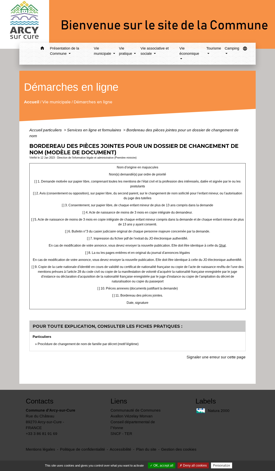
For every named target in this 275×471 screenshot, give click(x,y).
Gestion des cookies (178, 449)
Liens (119, 401)
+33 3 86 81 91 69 (41, 433)
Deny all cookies (194, 465)
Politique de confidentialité (82, 449)
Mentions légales (40, 449)
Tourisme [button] (213, 48)
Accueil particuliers (46, 130)
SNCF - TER (121, 433)
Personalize (221, 465)
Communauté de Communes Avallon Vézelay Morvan (136, 413)
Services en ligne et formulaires (94, 130)
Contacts (40, 401)
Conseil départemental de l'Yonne (133, 425)
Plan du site (146, 449)
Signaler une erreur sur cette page (216, 357)
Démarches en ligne (92, 102)
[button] (42, 49)
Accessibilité (120, 449)
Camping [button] (232, 48)
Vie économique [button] (189, 51)
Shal (222, 245)
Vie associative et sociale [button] (155, 51)
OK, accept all (163, 465)
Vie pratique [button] (126, 51)
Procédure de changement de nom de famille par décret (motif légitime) (88, 344)
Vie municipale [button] (103, 51)
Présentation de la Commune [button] (64, 51)
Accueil (31, 102)
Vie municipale (56, 102)
